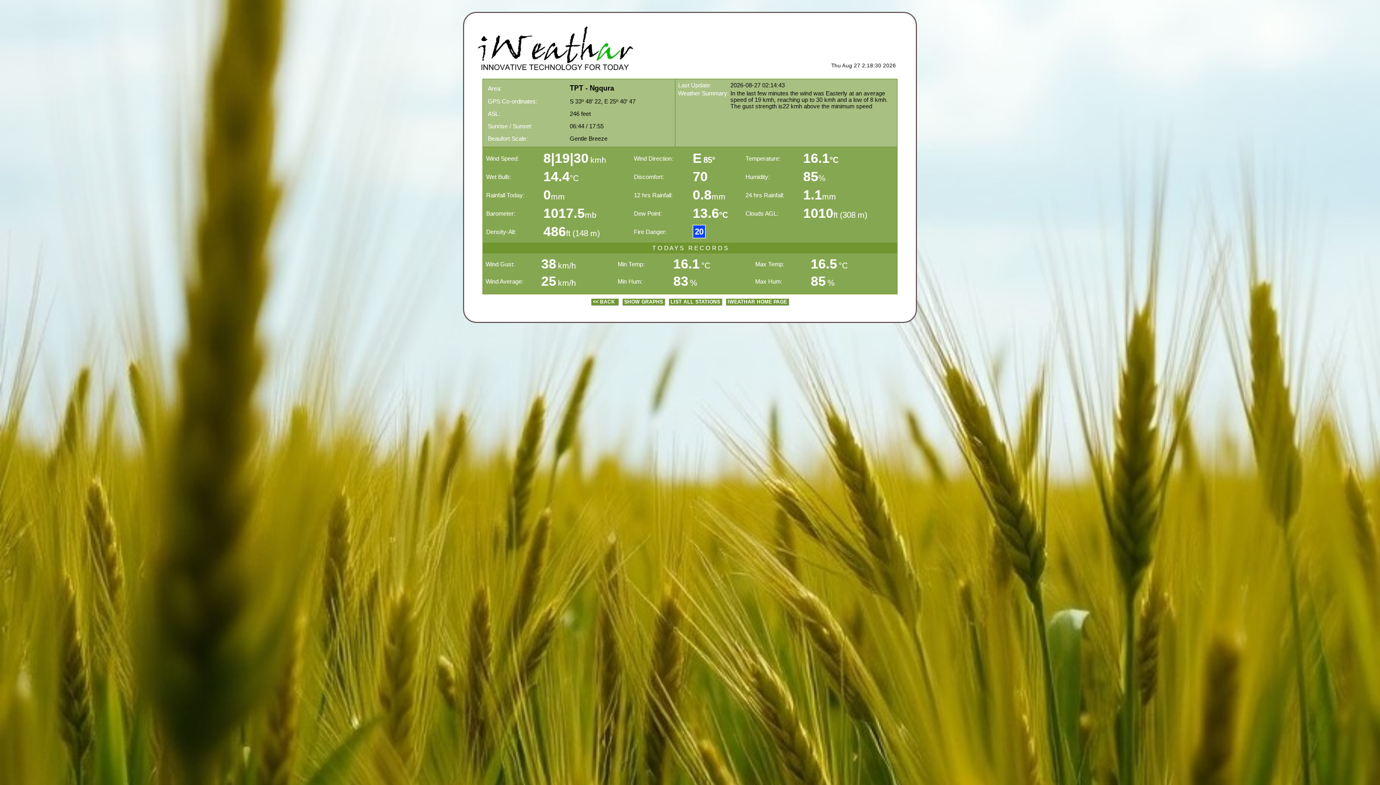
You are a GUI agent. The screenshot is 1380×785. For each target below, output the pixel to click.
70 (700, 176)
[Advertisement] (770, 46)
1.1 (812, 194)
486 (554, 231)
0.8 (702, 194)
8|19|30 (566, 158)
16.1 (821, 158)
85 (810, 176)
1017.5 (564, 213)
